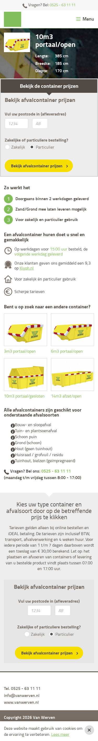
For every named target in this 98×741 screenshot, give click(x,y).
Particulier (45, 147)
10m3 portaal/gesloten (24, 396)
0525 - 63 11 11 (63, 5)
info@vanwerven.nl (21, 695)
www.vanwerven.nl (21, 702)
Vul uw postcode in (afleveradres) (35, 114)
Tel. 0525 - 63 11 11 (22, 688)
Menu (88, 19)
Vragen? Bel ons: (40, 471)
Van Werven (12, 19)
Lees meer (60, 734)
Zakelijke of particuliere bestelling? (36, 140)
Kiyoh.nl (27, 268)
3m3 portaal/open (20, 351)
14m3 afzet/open (66, 396)
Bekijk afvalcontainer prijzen (36, 166)
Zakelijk (18, 147)
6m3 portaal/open (67, 351)
